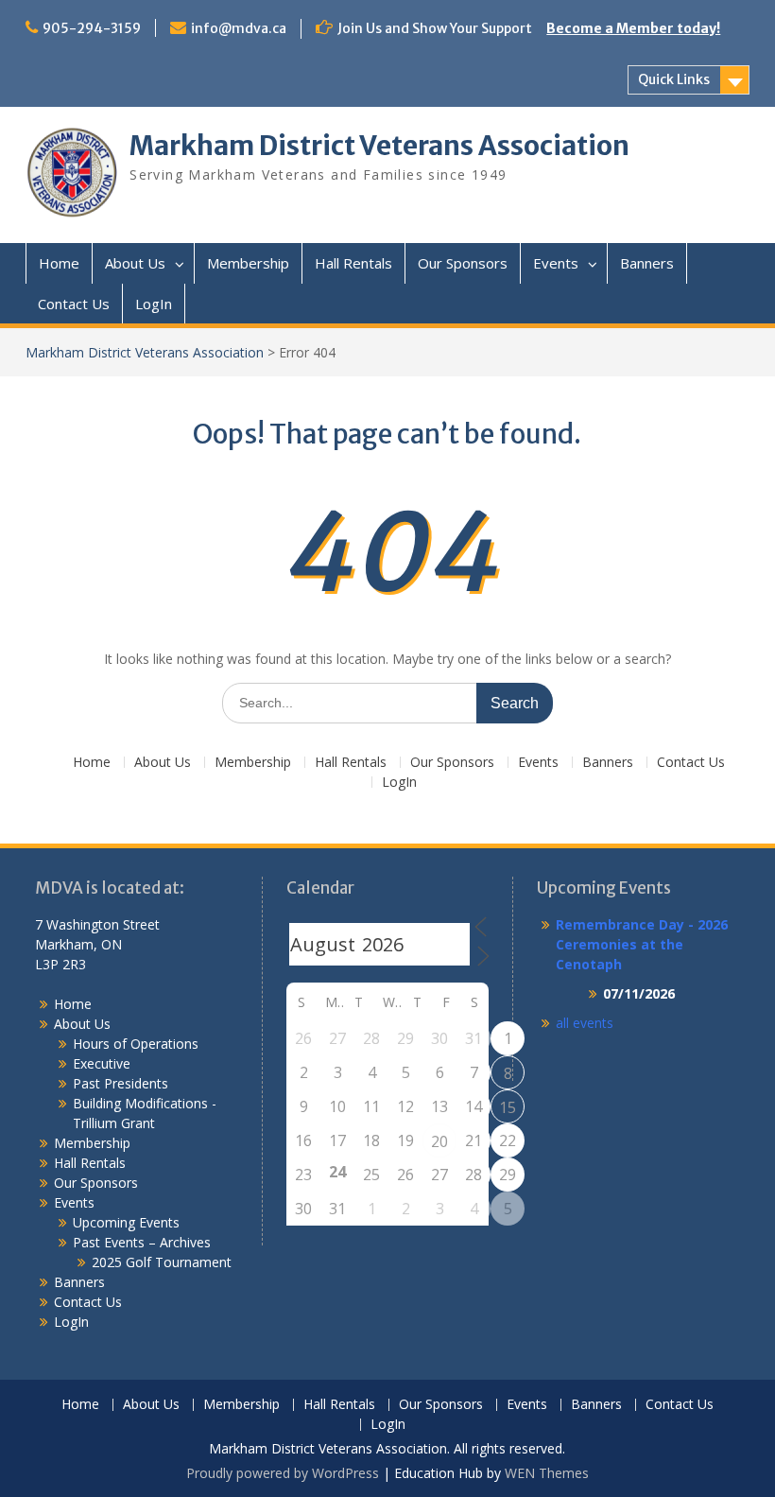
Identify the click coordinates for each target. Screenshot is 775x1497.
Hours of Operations (135, 1044)
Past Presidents (120, 1083)
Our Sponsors (463, 262)
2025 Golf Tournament (162, 1262)
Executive (101, 1063)
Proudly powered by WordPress (282, 1473)
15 (507, 1107)
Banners (647, 262)
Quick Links (674, 79)
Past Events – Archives (142, 1242)
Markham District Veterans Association (379, 146)
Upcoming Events (126, 1222)
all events (584, 1023)
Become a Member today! (633, 28)
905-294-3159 (92, 28)
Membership (248, 262)
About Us (135, 262)
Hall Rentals (353, 262)
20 (439, 1141)
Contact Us (74, 303)
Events (555, 262)
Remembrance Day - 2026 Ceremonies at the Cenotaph (642, 944)
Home (59, 262)
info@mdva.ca (238, 28)
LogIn (153, 303)
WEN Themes (547, 1473)
